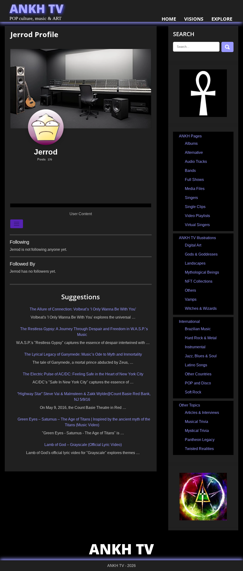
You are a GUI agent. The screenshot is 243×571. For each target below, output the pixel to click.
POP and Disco (198, 383)
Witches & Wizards (201, 308)
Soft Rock (193, 392)
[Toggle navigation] (16, 223)
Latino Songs (196, 365)
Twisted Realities (199, 449)
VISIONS (193, 19)
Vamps (190, 299)
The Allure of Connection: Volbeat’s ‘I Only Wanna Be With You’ (83, 309)
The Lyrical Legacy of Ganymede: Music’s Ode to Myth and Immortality (83, 354)
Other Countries (198, 374)
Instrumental (195, 347)
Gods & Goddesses (201, 254)
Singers (191, 198)
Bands (190, 171)
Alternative (194, 152)
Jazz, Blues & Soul (201, 356)
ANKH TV (36, 8)
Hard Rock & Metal (201, 338)
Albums (191, 143)
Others (190, 290)
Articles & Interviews (202, 413)
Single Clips (195, 207)
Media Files (195, 189)
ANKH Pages (190, 136)
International (189, 321)
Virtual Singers (197, 225)
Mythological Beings (202, 272)
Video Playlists (197, 216)
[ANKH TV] (203, 116)
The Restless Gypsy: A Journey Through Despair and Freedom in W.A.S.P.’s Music (84, 332)
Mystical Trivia (197, 431)
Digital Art (193, 245)
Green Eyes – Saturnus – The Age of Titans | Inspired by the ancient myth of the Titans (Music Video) (84, 422)
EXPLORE (221, 19)
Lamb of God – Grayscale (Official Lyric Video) (83, 445)
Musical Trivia (196, 422)
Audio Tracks (196, 162)
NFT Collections (198, 281)
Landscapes (195, 263)
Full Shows (194, 180)
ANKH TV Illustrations (197, 238)
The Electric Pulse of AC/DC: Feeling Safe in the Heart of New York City (83, 374)
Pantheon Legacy (200, 440)
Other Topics (189, 405)
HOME (169, 19)
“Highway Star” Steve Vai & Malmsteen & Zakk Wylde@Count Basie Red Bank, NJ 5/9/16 (83, 397)
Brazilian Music (198, 329)
